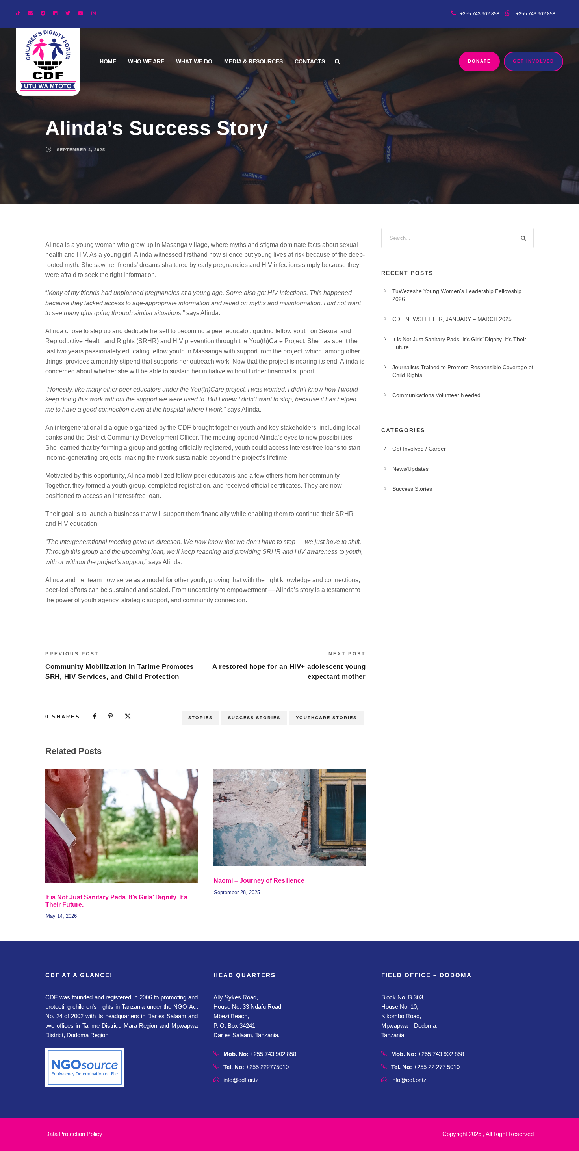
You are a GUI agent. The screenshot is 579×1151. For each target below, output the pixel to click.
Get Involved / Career (419, 449)
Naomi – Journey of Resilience (258, 880)
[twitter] (67, 13)
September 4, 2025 (81, 149)
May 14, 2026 (61, 916)
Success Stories (254, 717)
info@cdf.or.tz (241, 1080)
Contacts (310, 61)
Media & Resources (253, 61)
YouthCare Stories (326, 717)
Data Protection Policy (73, 1134)
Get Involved (533, 61)
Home (108, 61)
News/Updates (410, 469)
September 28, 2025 (237, 892)
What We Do (194, 61)
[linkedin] (55, 13)
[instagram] (93, 13)
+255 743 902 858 (535, 14)
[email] (30, 13)
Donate (479, 61)
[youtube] (81, 13)
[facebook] (43, 13)
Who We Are (146, 61)
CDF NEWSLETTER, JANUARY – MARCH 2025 (452, 319)
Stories (200, 717)
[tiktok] (18, 13)
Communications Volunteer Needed (436, 395)
